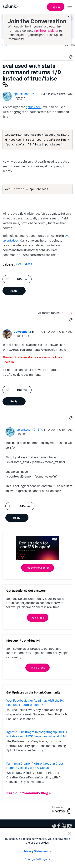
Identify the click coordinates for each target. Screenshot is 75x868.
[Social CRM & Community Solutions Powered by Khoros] (61, 810)
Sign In (56, 6)
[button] (70, 57)
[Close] (69, 833)
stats (28, 264)
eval (19, 264)
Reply (14, 290)
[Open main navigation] (70, 6)
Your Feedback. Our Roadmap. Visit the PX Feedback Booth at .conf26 (35, 703)
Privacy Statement (35, 851)
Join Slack (37, 617)
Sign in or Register (45, 30)
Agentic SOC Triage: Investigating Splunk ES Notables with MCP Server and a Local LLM (36, 734)
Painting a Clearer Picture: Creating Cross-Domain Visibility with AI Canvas (35, 766)
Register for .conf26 (38, 567)
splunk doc (33, 107)
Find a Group (37, 667)
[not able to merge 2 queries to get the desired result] (71, 313)
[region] (37, 848)
